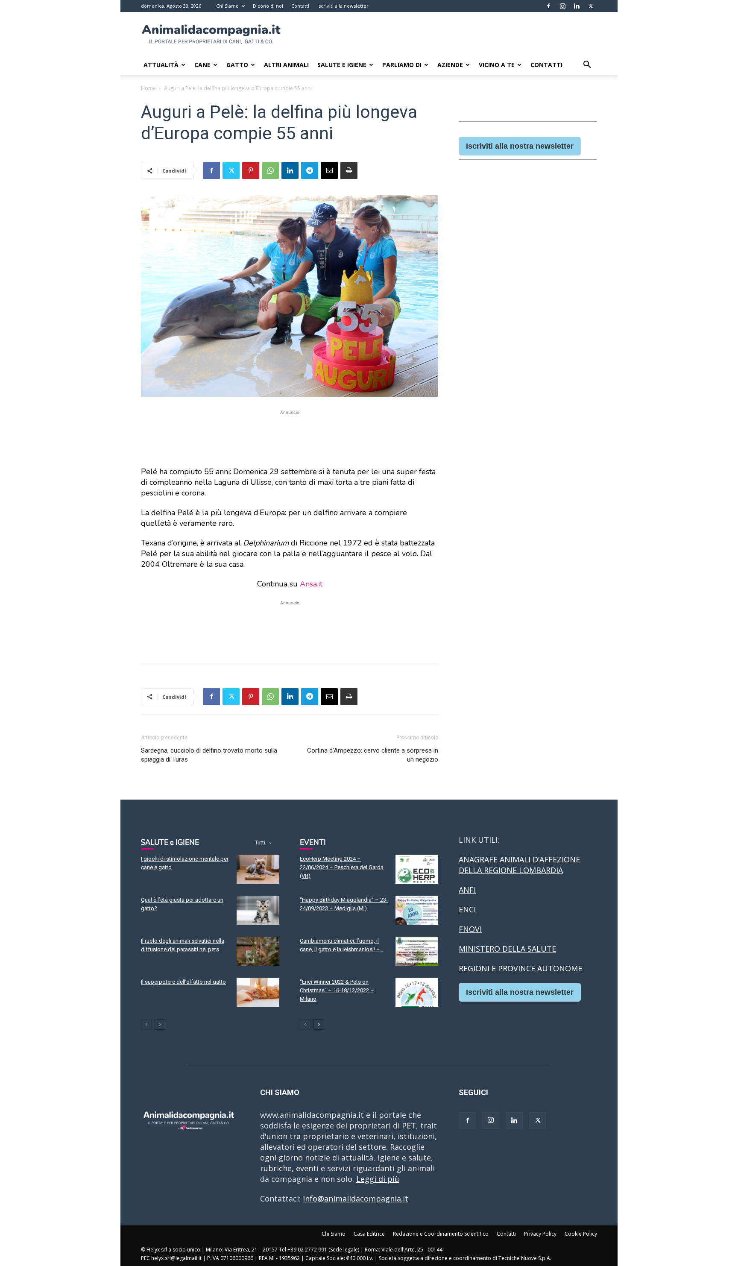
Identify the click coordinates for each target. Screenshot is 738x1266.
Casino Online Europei (499, 1017)
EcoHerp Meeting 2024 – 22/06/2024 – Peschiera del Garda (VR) (342, 867)
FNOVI (470, 929)
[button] (587, 65)
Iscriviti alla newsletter (343, 6)
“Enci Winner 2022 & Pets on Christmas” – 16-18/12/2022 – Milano (337, 990)
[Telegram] (309, 170)
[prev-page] (146, 1024)
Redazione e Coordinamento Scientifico (441, 1233)
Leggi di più (377, 1179)
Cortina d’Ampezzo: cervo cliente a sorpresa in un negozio (372, 755)
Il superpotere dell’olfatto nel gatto (183, 982)
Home (148, 88)
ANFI (467, 890)
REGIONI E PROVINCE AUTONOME (520, 968)
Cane (202, 65)
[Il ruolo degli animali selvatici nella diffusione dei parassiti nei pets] (258, 951)
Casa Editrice (369, 1233)
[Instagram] (562, 6)
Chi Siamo (227, 6)
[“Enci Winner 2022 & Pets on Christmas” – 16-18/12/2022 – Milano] (416, 992)
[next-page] (160, 1024)
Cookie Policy (581, 1233)
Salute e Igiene (341, 65)
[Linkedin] (576, 6)
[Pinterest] (250, 170)
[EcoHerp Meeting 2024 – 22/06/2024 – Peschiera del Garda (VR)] (416, 869)
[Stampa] (348, 170)
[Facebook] (548, 6)
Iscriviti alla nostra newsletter (520, 146)
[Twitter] (590, 6)
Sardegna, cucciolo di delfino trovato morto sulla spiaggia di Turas (209, 755)
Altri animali (286, 65)
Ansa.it (311, 584)
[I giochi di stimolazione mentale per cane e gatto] (258, 869)
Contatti (300, 6)
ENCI (467, 909)
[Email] (329, 170)
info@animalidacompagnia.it (355, 1198)
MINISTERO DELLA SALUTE (507, 949)
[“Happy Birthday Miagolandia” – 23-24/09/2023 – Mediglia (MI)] (416, 910)
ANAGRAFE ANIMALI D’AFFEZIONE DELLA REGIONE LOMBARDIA (519, 864)
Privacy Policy (540, 1233)
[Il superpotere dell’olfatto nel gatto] (258, 992)
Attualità (161, 65)
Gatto (237, 65)
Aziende (450, 65)
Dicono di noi (268, 6)
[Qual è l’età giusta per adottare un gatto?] (258, 910)
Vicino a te (497, 65)
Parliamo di (402, 65)
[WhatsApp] (270, 170)
